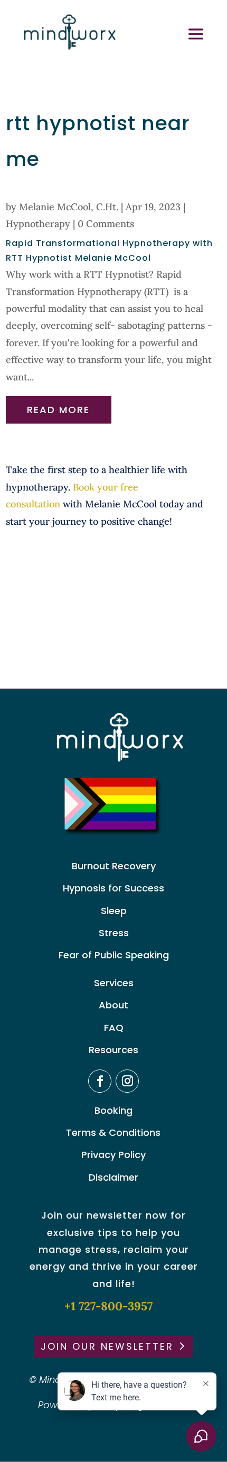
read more (58, 409)
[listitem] (114, 496)
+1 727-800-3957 (108, 1306)
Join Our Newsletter (107, 1346)
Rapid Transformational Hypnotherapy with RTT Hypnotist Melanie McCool (109, 250)
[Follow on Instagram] (127, 1081)
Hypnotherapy (38, 224)
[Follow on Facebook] (99, 1081)
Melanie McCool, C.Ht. (68, 207)
